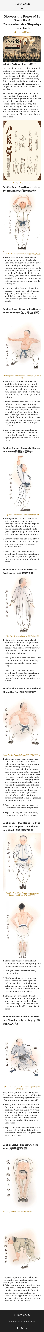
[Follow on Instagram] (26, 1327)
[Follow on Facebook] (17, 1327)
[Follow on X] (22, 1327)
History (28, 32)
